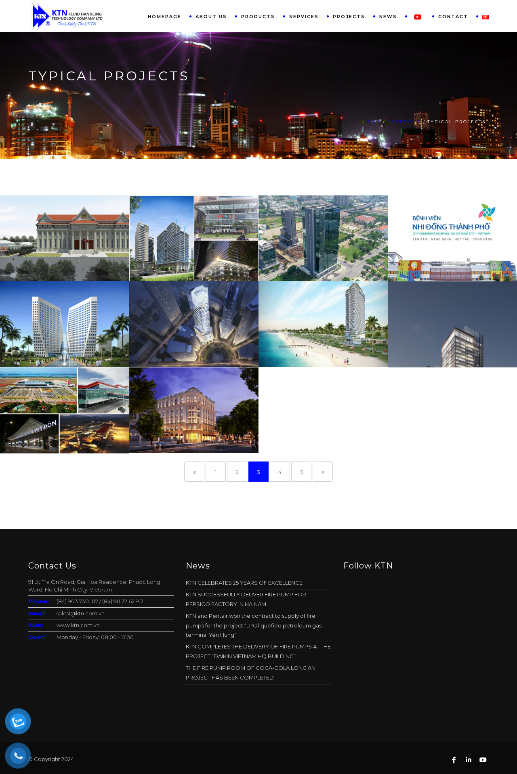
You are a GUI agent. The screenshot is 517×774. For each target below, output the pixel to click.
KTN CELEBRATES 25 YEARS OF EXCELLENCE (244, 582)
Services (304, 16)
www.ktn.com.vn (78, 625)
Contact (453, 16)
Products (258, 16)
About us (211, 16)
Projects (349, 16)
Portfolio (404, 121)
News (388, 16)
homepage (164, 16)
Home (372, 121)
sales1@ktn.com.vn (81, 613)
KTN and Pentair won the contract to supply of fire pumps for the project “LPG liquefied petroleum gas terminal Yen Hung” (254, 625)
